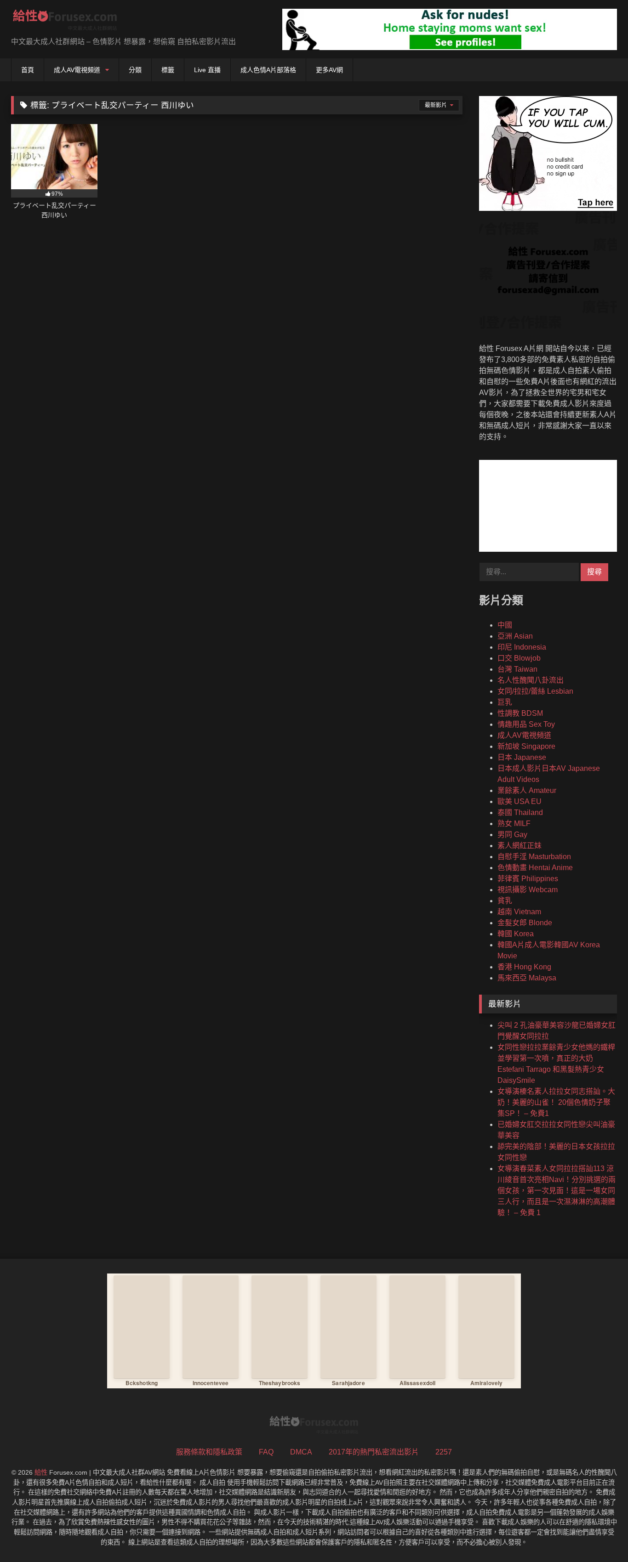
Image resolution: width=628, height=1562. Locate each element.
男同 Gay (512, 834)
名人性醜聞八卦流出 (530, 680)
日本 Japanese (521, 757)
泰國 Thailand (520, 812)
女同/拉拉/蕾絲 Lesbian (535, 691)
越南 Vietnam (519, 912)
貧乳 (504, 901)
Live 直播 (207, 70)
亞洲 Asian (515, 636)
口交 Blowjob (519, 658)
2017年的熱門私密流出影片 (374, 1452)
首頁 (27, 70)
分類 (135, 70)
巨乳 (504, 702)
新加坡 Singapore (526, 746)
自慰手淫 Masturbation (534, 856)
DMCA (301, 1452)
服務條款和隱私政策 (209, 1452)
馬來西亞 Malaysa (526, 978)
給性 (40, 1472)
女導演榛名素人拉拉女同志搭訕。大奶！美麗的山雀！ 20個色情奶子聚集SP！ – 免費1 (556, 1102)
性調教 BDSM (520, 713)
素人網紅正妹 (519, 845)
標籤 (167, 70)
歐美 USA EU (519, 801)
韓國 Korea (515, 934)
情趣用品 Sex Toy (526, 724)
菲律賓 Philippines (527, 879)
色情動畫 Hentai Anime (535, 868)
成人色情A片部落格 (268, 70)
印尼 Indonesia (521, 647)
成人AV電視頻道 (77, 70)
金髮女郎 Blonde (524, 923)
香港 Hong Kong (524, 967)
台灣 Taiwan (517, 669)
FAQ (266, 1452)
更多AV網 (329, 70)
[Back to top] (599, 1535)
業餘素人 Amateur (526, 790)
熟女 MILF (514, 823)
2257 (443, 1452)
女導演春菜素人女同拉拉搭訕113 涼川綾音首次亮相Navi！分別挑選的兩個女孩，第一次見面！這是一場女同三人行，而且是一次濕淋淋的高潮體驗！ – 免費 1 (556, 1191)
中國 (504, 625)
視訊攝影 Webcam (527, 890)
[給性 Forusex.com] (65, 21)
